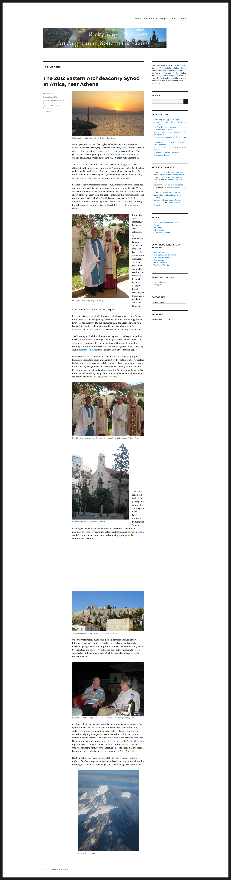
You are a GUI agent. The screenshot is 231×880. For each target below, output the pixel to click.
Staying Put (158, 285)
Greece (52, 105)
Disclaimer (158, 227)
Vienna (97, 178)
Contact (184, 18)
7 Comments (48, 111)
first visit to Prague (88, 350)
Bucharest (118, 178)
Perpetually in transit (162, 282)
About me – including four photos (160, 18)
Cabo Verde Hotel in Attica (122, 154)
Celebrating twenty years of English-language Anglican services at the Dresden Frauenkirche (170, 122)
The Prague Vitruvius (162, 265)
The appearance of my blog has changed (169, 142)
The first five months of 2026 (165, 127)
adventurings (159, 252)
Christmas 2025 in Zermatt (164, 130)
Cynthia (156, 175)
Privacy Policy (159, 230)
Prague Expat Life (50, 97)
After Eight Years (160, 145)
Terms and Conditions (162, 233)
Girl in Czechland (160, 262)
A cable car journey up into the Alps (167, 152)
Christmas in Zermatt (162, 155)
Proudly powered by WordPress (57, 869)
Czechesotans (159, 260)
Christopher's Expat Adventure (165, 255)
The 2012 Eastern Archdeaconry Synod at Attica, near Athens (91, 81)
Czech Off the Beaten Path (163, 257)
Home (138, 18)
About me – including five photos (166, 222)
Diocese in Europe (57, 100)
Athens (46, 100)
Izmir (82, 178)
